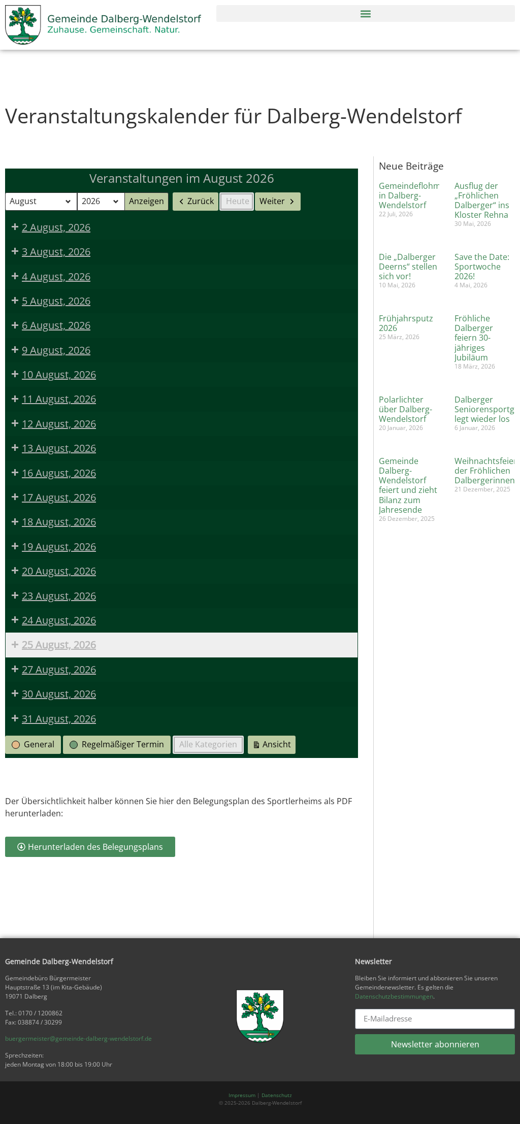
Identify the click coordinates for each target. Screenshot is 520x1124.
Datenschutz (277, 1095)
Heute (237, 201)
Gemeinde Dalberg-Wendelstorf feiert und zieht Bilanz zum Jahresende (408, 485)
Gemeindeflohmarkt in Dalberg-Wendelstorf (417, 195)
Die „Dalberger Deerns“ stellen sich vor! (408, 266)
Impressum (242, 1095)
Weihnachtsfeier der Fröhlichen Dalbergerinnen (485, 470)
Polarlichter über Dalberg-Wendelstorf (405, 409)
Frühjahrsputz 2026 (406, 323)
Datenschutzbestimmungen (394, 996)
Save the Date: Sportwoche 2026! (481, 266)
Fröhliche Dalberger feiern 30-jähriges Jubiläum (473, 338)
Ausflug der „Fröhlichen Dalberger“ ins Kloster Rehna (481, 200)
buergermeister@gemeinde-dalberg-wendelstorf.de (78, 1038)
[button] (365, 13)
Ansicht (274, 746)
